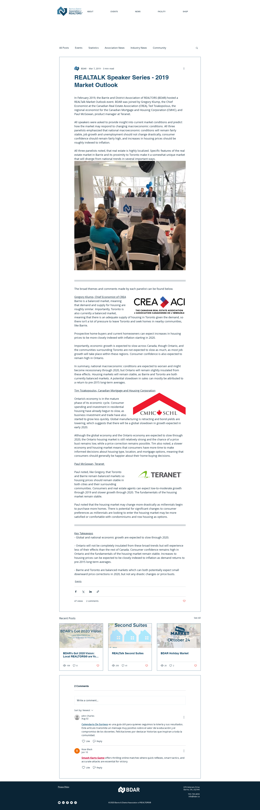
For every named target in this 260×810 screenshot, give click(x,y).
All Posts (64, 47)
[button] (196, 48)
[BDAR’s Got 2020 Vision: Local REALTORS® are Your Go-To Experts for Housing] (81, 635)
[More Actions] (184, 717)
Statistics (93, 47)
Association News (115, 47)
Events (78, 47)
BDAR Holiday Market (175, 653)
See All (197, 617)
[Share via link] (97, 591)
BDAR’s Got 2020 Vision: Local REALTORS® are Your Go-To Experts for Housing (81, 655)
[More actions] (184, 68)
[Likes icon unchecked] (83, 741)
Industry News (139, 47)
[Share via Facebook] (75, 591)
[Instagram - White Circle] (75, 802)
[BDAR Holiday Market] (179, 635)
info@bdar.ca (194, 796)
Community (159, 47)
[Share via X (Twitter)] (83, 591)
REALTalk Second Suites (128, 653)
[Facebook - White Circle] (67, 802)
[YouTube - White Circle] (59, 802)
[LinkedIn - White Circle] (63, 802)
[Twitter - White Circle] (71, 802)
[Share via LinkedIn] (90, 591)
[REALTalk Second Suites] (130, 635)
